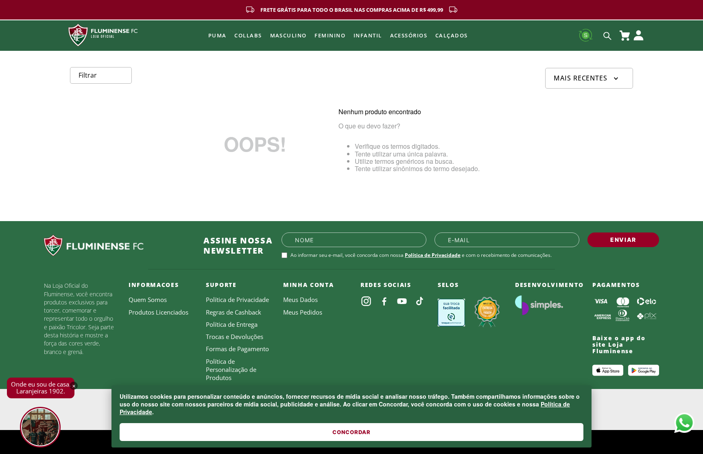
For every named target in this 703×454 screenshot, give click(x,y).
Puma (217, 35)
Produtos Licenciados (158, 312)
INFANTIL (368, 35)
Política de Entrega (232, 324)
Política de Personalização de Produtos (231, 369)
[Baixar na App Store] (607, 370)
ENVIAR (623, 239)
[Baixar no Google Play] (643, 370)
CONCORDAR (351, 432)
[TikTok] (420, 301)
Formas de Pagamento (237, 349)
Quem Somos (148, 299)
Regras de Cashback (233, 312)
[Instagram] (366, 301)
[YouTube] (402, 301)
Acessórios (408, 35)
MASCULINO (288, 35)
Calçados (451, 35)
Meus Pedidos (302, 312)
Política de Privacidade (433, 255)
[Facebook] (384, 301)
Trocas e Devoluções (234, 336)
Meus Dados (300, 299)
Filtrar (88, 75)
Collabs (248, 35)
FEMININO (329, 35)
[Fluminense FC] (117, 245)
